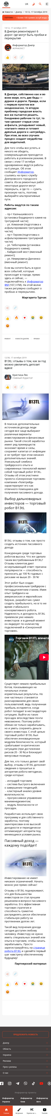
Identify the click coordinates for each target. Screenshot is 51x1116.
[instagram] (9, 1083)
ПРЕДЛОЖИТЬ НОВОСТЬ (25, 1034)
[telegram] (17, 1083)
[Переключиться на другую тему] (33, 4)
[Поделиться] (15, 57)
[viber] (25, 1083)
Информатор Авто (42, 1100)
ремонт (8, 339)
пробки (37, 339)
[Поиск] (40, 4)
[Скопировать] (22, 57)
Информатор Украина (8, 1100)
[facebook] (1, 1083)
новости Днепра (22, 339)
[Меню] (47, 4)
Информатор (26, 172)
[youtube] (41, 1083)
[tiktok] (33, 1083)
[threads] (49, 1083)
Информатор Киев (26, 1100)
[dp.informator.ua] (6, 4)
